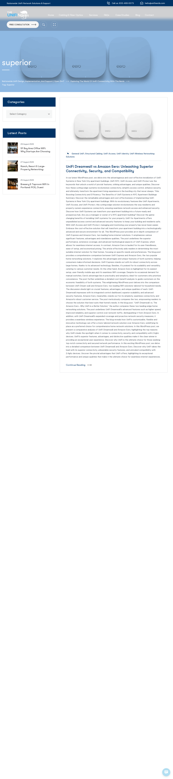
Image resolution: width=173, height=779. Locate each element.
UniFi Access (109, 153)
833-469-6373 (126, 3)
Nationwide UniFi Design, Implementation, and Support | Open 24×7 (33, 81)
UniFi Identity (123, 153)
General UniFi (78, 153)
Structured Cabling (93, 153)
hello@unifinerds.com (155, 3)
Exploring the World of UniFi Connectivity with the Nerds (97, 81)
